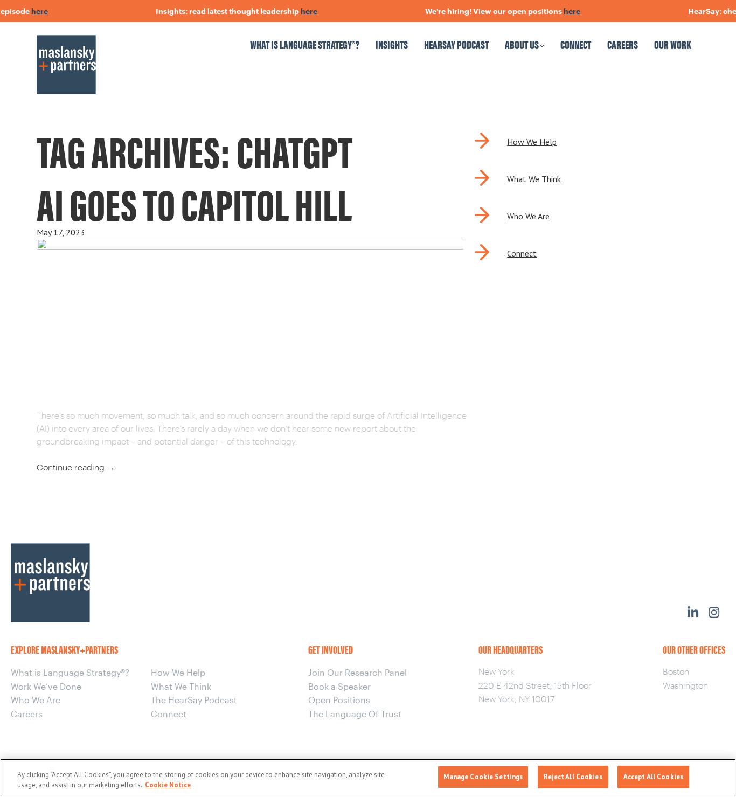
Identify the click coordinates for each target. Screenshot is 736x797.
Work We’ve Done (46, 686)
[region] (368, 778)
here (31, 11)
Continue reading (76, 467)
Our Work (672, 44)
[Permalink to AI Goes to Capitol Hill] (250, 245)
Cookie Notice (168, 785)
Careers (622, 44)
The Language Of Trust (354, 714)
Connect (575, 44)
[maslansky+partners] (116, 54)
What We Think (534, 179)
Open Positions (339, 700)
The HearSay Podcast (194, 700)
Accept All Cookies (653, 776)
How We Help (532, 141)
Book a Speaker (339, 686)
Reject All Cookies (573, 776)
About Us (522, 44)
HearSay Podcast (456, 44)
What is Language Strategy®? (304, 44)
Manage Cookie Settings (483, 776)
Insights (392, 44)
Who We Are (528, 216)
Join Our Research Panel (357, 672)
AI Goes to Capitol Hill (194, 202)
